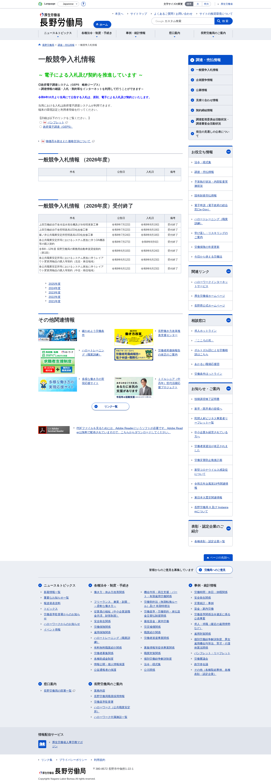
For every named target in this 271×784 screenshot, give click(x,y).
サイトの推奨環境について (216, 13)
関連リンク (200, 272)
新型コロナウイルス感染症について (211, 471)
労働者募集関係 (103, 653)
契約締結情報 (204, 110)
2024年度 (55, 288)
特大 (206, 4)
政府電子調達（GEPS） (58, 126)
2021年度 (55, 301)
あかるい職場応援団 (206, 364)
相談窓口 (198, 321)
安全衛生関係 (102, 621)
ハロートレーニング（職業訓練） (211, 221)
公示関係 (149, 669)
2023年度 (55, 292)
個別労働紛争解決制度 (158, 658)
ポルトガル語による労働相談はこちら (211, 352)
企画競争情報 (204, 79)
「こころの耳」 (204, 340)
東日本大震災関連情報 (208, 497)
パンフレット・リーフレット (212, 653)
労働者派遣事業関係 (156, 637)
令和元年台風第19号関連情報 (211, 485)
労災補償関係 (152, 626)
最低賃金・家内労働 (156, 621)
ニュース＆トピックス (60, 585)
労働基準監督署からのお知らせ (62, 616)
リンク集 (46, 759)
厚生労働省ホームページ (209, 295)
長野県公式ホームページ (209, 305)
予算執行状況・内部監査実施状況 (211, 183)
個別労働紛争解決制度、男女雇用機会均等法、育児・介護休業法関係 (212, 643)
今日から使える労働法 (208, 256)
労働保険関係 (102, 626)
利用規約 (99, 759)
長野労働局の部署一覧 (58, 690)
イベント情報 (52, 629)
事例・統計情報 (205, 585)
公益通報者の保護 (105, 669)
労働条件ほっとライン (208, 373)
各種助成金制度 (103, 658)
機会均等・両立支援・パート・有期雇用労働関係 (160, 594)
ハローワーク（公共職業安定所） (112, 709)
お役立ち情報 (202, 152)
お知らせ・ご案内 (205, 389)
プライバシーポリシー (73, 759)
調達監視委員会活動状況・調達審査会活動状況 (212, 121)
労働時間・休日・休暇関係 (211, 592)
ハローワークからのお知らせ (62, 624)
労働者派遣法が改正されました (211, 448)
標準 (189, 4)
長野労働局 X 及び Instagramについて (211, 509)
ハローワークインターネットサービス (211, 284)
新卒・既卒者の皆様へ (208, 408)
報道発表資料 (52, 603)
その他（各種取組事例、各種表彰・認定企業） (212, 672)
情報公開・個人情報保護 (109, 664)
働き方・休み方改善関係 (109, 592)
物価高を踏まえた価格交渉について (68, 141)
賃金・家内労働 (204, 608)
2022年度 (55, 296)
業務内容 (99, 690)
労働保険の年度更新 (206, 246)
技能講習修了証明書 (206, 399)
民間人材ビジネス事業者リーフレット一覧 (211, 420)
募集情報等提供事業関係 (159, 647)
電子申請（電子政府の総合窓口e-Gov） (211, 207)
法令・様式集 (202, 162)
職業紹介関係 (152, 632)
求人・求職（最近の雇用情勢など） (212, 626)
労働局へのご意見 (214, 569)
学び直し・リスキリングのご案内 (211, 235)
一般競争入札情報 (207, 69)
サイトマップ (138, 13)
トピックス (51, 608)
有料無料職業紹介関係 (108, 647)
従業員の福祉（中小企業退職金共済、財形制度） (112, 613)
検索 (225, 21)
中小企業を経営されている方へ (211, 434)
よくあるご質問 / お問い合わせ (173, 13)
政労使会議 (201, 664)
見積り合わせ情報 (207, 100)
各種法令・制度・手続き (111, 585)
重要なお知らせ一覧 (56, 597)
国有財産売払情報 (205, 195)
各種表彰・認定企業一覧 (209, 541)
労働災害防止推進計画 (208, 460)
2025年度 (55, 283)
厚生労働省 (227, 4)
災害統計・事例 (204, 603)
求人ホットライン (205, 330)
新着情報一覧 (52, 592)
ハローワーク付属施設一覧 (110, 717)
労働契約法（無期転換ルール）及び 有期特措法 (160, 604)
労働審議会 (201, 658)
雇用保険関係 (102, 632)
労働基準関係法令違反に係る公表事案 (212, 616)
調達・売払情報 (208, 60)
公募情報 (201, 90)
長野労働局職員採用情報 (109, 696)
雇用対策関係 (202, 633)
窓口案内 (50, 684)
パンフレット (56, 122)
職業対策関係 (152, 653)
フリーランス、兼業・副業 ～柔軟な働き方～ (112, 604)
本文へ (119, 13)
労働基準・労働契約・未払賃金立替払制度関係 (162, 613)
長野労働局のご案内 (108, 684)
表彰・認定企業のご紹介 (207, 528)
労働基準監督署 (103, 701)
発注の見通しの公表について (212, 133)
